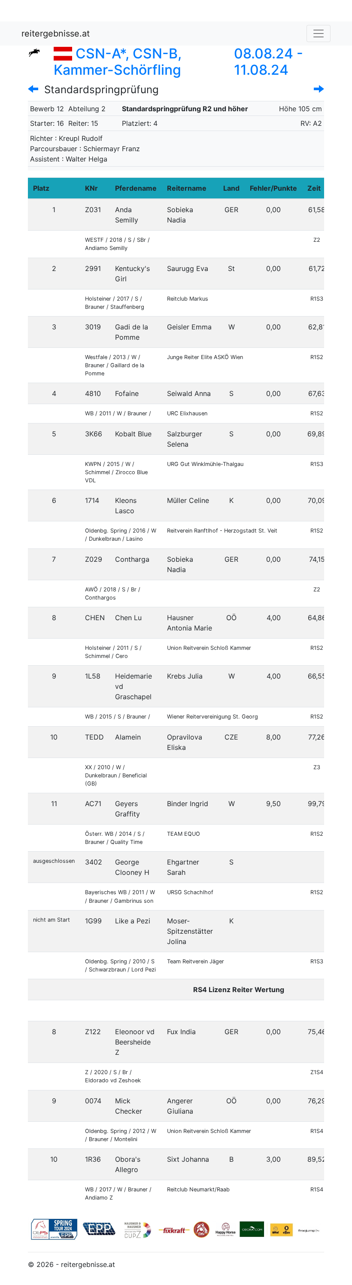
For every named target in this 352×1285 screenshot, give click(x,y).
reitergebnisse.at (55, 33)
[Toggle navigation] (318, 33)
